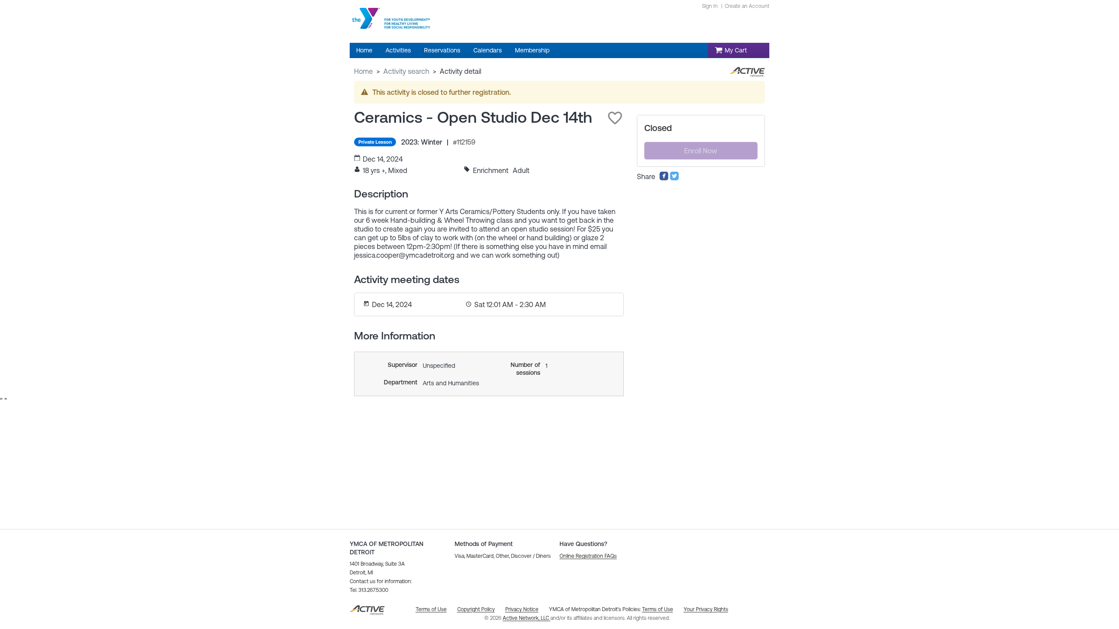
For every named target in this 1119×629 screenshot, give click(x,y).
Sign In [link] (710, 6)
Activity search (406, 71)
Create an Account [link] (747, 6)
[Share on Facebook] (664, 178)
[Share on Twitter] (674, 178)
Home (363, 71)
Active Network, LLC (526, 618)
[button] (615, 118)
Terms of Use (657, 609)
